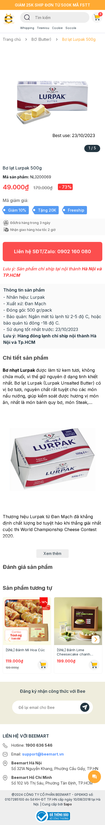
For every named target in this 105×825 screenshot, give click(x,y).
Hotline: (31, 745)
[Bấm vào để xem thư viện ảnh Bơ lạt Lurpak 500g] (52, 102)
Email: (37, 754)
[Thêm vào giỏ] (42, 665)
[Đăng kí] (85, 707)
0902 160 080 (74, 251)
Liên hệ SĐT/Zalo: (52, 251)
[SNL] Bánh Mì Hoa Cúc (25, 650)
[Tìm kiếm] (27, 17)
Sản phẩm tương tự (27, 588)
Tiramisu (43, 28)
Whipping (27, 28)
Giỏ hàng (101, 14)
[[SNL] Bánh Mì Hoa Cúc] (27, 621)
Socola (70, 28)
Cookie (57, 28)
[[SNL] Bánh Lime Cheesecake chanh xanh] (78, 621)
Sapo (68, 804)
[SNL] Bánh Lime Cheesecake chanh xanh (73, 652)
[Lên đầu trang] (94, 818)
